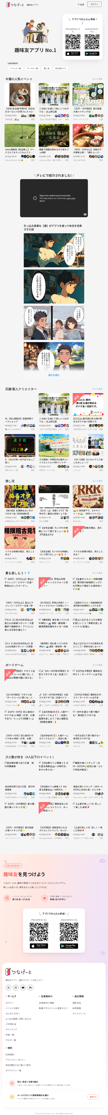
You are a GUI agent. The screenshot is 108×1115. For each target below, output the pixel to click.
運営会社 (76, 1002)
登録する (93, 1097)
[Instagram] (16, 987)
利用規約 (10, 1054)
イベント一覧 (15, 68)
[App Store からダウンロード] (73, 53)
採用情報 (76, 1008)
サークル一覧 (32, 68)
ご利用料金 (11, 1023)
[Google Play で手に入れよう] (92, 53)
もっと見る (98, 78)
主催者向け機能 (46, 1002)
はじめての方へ (13, 1013)
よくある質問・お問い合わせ (18, 1018)
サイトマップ (11, 1029)
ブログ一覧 (11, 1040)
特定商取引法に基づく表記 (18, 1065)
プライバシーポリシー (16, 1059)
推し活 (46, 68)
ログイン (94, 4)
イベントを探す (13, 1008)
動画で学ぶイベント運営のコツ (53, 1008)
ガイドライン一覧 (13, 1070)
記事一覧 (10, 1034)
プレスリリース (79, 1013)
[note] (30, 987)
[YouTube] (23, 987)
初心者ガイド (60, 68)
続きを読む (54, 375)
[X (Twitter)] (8, 987)
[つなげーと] (18, 972)
